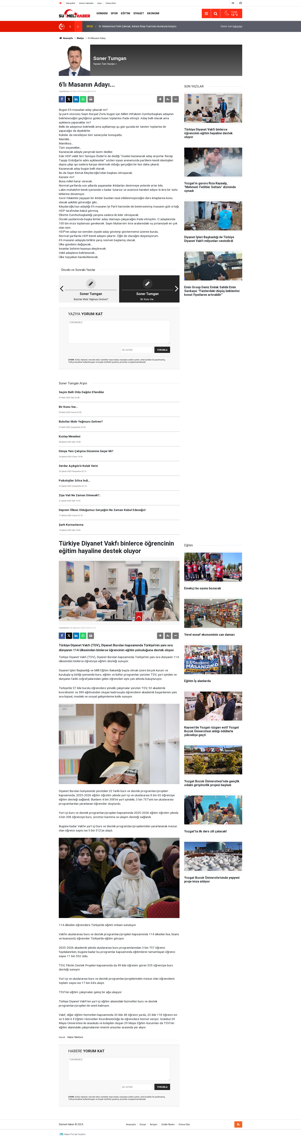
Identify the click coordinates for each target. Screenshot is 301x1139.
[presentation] (70, 26)
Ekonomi (153, 13)
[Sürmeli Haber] (74, 13)
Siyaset (138, 13)
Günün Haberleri (86, 3)
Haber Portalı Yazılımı (74, 1134)
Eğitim (125, 13)
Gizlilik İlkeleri (168, 1124)
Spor (114, 13)
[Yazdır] (91, 99)
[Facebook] (62, 99)
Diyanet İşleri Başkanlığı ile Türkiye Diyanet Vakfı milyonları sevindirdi (136, 26)
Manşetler (70, 3)
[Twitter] (69, 99)
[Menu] (206, 14)
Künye (143, 1124)
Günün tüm (231, 26)
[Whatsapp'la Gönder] (83, 99)
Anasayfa (68, 38)
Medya (80, 38)
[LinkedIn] (76, 99)
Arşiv (99, 3)
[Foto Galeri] (240, 3)
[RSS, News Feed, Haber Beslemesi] (238, 1124)
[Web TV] (233, 3)
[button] (160, 99)
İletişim (153, 1124)
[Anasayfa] (60, 3)
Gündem (102, 13)
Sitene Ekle (111, 3)
